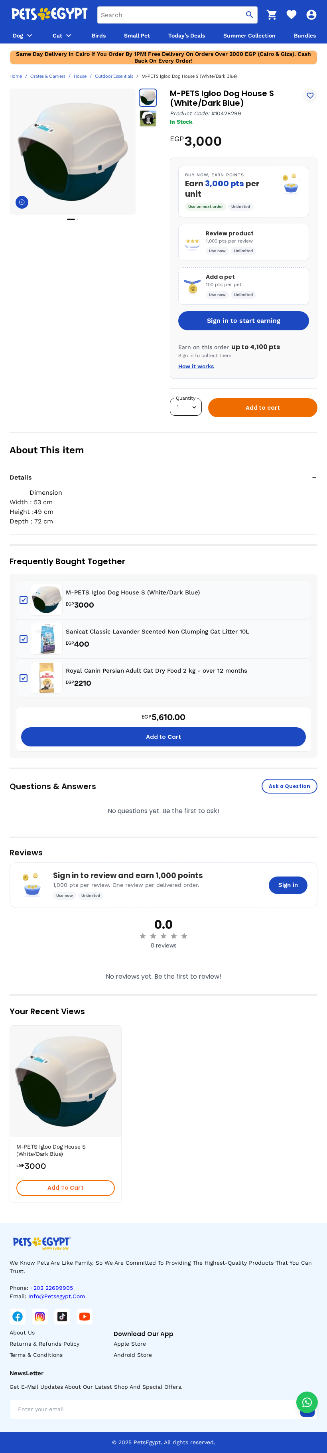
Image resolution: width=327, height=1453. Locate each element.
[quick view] (117, 1056)
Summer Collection (249, 35)
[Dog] (29, 35)
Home (16, 76)
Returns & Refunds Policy (44, 1343)
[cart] (272, 15)
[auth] (311, 15)
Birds (99, 35)
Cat (57, 35)
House (80, 76)
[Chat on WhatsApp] (307, 1402)
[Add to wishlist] (310, 96)
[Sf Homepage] (49, 15)
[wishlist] (291, 15)
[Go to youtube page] (85, 1317)
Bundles (305, 35)
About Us (22, 1332)
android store (133, 1355)
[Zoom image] (22, 202)
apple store (130, 1343)
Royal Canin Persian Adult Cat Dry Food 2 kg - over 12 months (156, 670)
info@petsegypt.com (56, 1296)
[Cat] (68, 35)
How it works (196, 366)
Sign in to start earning (243, 320)
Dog (18, 35)
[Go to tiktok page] (62, 1317)
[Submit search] (249, 15)
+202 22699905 (51, 1288)
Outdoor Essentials (114, 76)
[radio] (143, 936)
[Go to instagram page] (40, 1317)
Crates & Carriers (47, 76)
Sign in (288, 884)
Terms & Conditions (36, 1355)
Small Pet (137, 35)
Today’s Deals (186, 35)
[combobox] (177, 15)
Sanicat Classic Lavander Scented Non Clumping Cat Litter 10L (157, 631)
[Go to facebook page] (18, 1317)
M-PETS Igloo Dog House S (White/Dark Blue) (133, 592)
